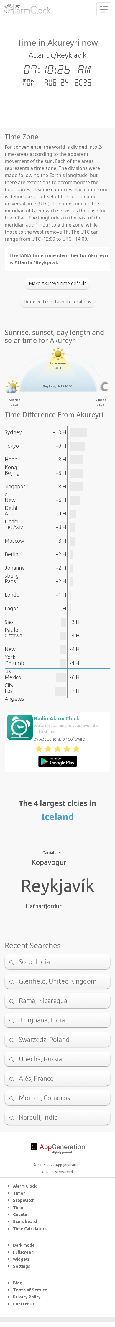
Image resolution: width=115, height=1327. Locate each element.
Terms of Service (30, 1290)
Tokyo (12, 446)
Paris (10, 581)
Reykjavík (57, 885)
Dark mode (24, 1245)
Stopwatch (23, 1200)
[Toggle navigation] (103, 9)
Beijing (12, 473)
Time (18, 1207)
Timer (19, 1193)
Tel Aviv (14, 527)
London (13, 595)
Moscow (14, 540)
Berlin (11, 554)
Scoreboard (25, 1221)
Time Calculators (30, 1228)
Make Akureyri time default (57, 283)
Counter (21, 1214)
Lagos (12, 608)
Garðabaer (51, 852)
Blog (17, 1282)
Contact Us (23, 1304)
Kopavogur (49, 862)
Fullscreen (23, 1252)
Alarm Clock (25, 1186)
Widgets (21, 1259)
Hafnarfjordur (44, 906)
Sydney (13, 432)
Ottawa (13, 635)
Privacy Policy (27, 1297)
